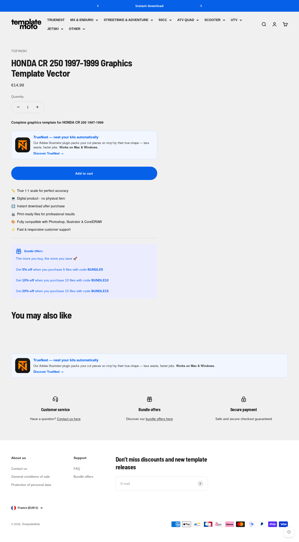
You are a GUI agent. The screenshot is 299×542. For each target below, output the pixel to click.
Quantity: (18, 96)
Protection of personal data (31, 485)
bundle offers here (159, 419)
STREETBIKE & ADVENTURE (126, 20)
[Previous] (98, 5)
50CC (163, 20)
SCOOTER (212, 20)
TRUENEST (56, 20)
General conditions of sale (30, 476)
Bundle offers (83, 476)
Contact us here (69, 419)
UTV (234, 20)
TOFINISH (19, 51)
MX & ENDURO (81, 20)
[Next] (201, 5)
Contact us (19, 468)
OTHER (74, 29)
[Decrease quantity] (18, 107)
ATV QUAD (185, 20)
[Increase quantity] (37, 107)
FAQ (77, 468)
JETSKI (53, 29)
